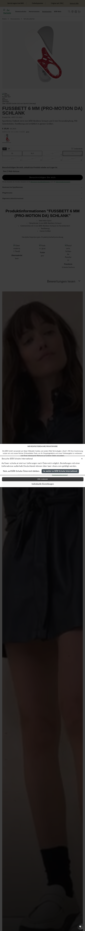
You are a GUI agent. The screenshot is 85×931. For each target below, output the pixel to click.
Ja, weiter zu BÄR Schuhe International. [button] (60, 471)
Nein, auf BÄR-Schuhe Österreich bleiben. (21, 471)
